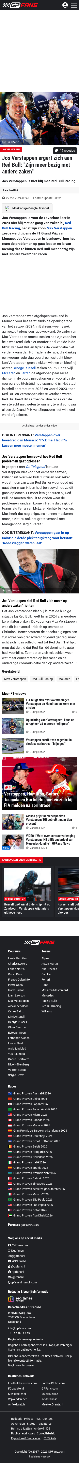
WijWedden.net (17, 1399)
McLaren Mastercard (55, 990)
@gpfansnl (18, 1255)
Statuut (31, 1423)
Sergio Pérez (16, 1075)
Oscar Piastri (16, 974)
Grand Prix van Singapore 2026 (32, 1183)
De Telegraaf (35, 467)
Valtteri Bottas (17, 1069)
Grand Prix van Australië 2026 (32, 1093)
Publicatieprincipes (23, 1433)
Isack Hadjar (16, 990)
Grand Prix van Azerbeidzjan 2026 (34, 1173)
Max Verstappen (59, 228)
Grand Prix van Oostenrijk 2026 (32, 1136)
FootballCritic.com (53, 1383)
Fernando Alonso (19, 1038)
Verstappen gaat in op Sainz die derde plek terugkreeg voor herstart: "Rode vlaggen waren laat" (38, 538)
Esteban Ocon (17, 1032)
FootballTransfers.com (22, 1383)
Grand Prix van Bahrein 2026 (31, 1178)
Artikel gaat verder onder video (39, 425)
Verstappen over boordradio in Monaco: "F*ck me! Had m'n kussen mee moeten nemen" (34, 440)
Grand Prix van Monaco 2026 (31, 1125)
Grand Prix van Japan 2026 (30, 1104)
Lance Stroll (15, 1043)
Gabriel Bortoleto (18, 1059)
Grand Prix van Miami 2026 (30, 1114)
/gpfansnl (17, 1271)
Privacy (28, 1418)
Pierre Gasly (15, 984)
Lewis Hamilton (18, 958)
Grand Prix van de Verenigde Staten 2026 (39, 1189)
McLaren (8, 373)
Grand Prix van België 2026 (30, 1146)
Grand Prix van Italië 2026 (29, 1162)
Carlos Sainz (16, 1011)
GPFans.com (50, 1388)
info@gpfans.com (19, 1328)
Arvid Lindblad (17, 1048)
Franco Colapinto (19, 979)
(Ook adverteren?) (30, 1225)
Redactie (16, 1418)
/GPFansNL (19, 1261)
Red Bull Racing (42, 679)
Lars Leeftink (10, 190)
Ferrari (26, 373)
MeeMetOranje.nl (52, 1404)
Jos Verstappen (11, 149)
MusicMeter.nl (50, 1393)
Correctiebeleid (46, 1433)
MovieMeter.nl (17, 1393)
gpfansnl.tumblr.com (23, 1282)
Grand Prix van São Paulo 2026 (32, 1199)
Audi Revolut (49, 969)
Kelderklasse (49, 1399)
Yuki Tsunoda (16, 1053)
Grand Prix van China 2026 (30, 1098)
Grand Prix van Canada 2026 (31, 1120)
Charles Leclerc (17, 963)
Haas (45, 984)
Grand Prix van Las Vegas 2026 (33, 1204)
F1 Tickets (50, 1438)
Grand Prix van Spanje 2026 (30, 1167)
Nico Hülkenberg (18, 1064)
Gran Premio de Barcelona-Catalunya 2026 (40, 1130)
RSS (38, 1418)
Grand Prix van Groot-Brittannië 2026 (36, 1141)
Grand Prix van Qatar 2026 (30, 1210)
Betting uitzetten (21, 1428)
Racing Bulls (49, 1000)
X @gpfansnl (16, 1250)
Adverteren (18, 1423)
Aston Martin (50, 963)
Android (39, 1428)
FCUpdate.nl (16, 1388)
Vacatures (44, 1423)
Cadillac (46, 974)
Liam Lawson (16, 995)
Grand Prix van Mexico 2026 (31, 1194)
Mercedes (48, 995)
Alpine (45, 958)
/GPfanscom (19, 1245)
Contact (48, 1418)
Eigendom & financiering (26, 1438)
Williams (47, 1011)
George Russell (24, 368)
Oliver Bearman (17, 1027)
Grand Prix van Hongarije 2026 (32, 1151)
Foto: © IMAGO (10, 142)
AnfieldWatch (16, 1404)
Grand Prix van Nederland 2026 (33, 1157)
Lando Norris (16, 969)
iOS (48, 1428)
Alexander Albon (18, 1006)
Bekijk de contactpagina (21, 1365)
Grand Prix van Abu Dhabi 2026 (33, 1215)
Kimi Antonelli (16, 1016)
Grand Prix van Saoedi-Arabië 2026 (35, 1109)
